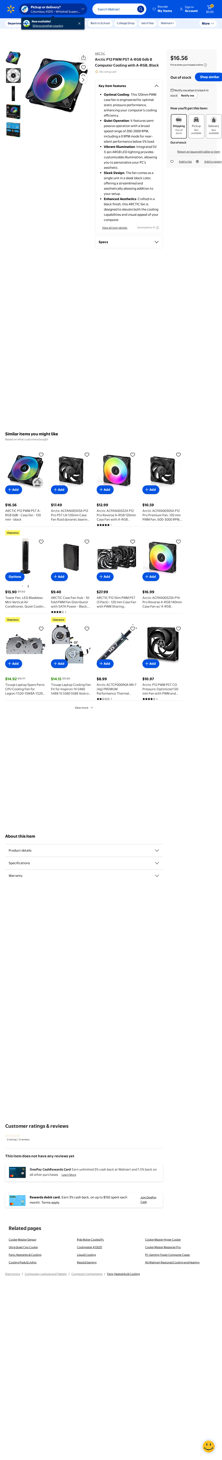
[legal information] (205, 65)
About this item (20, 836)
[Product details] (157, 850)
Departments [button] (17, 23)
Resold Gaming (86, 1262)
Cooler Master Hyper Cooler (163, 1239)
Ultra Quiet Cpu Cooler (23, 1247)
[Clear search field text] (131, 9)
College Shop (125, 23)
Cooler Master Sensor (22, 1239)
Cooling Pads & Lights (22, 1262)
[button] (162, 9)
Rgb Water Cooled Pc (90, 1239)
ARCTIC (100, 53)
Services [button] (43, 23)
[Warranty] (157, 875)
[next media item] (83, 80)
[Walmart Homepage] (10, 9)
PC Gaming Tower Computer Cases (167, 1254)
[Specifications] (157, 863)
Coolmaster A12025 (89, 1247)
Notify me (187, 95)
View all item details (114, 227)
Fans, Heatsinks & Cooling (25, 1254)
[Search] (140, 9)
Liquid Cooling (86, 1254)
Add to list (185, 161)
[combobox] (119, 9)
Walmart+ (167, 23)
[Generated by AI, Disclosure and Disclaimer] (157, 227)
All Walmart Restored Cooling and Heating (172, 1262)
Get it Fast (147, 23)
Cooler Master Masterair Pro (163, 1247)
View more (81, 707)
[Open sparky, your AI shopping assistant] (208, 1446)
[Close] (80, 23)
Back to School (100, 23)
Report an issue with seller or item (198, 151)
